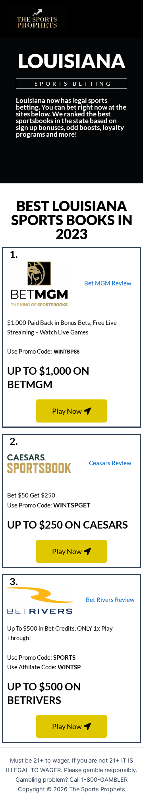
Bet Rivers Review (110, 599)
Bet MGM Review (107, 283)
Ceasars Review (110, 463)
